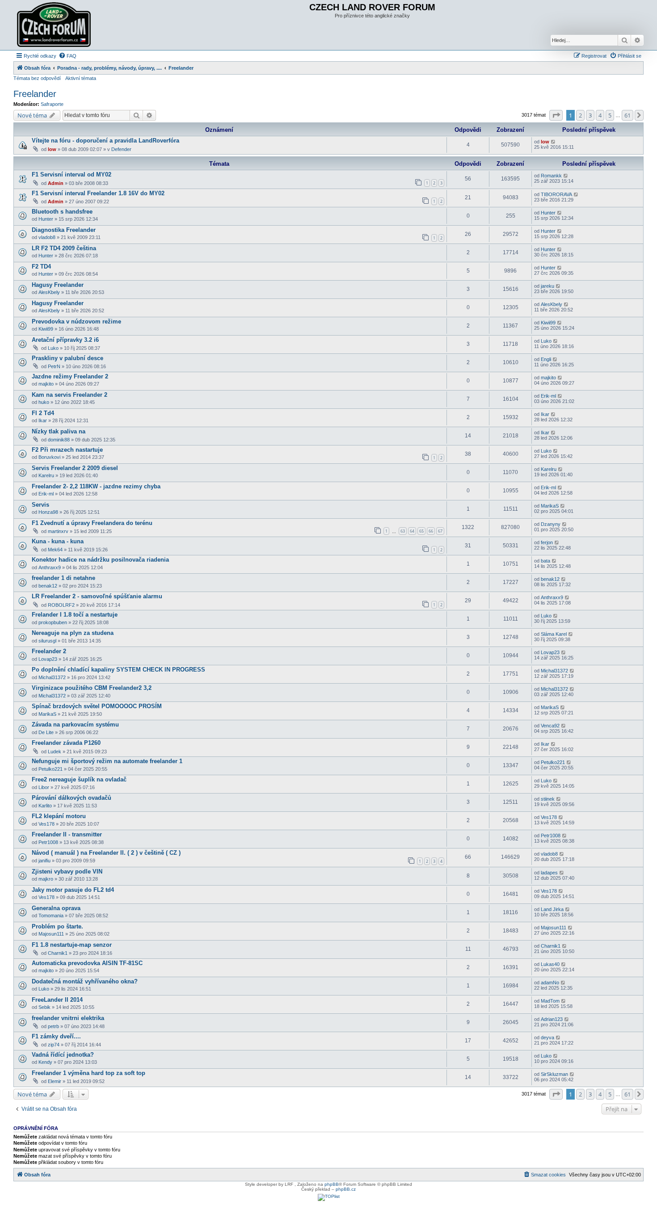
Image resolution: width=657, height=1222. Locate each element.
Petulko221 (50, 769)
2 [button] (580, 115)
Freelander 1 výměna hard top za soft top (88, 1073)
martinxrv (58, 531)
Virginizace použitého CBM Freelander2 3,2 (92, 687)
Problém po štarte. (57, 926)
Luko (53, 348)
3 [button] (590, 115)
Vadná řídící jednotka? (63, 1054)
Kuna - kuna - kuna (58, 541)
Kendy (45, 1062)
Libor (43, 787)
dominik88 (59, 439)
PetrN (54, 366)
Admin (55, 183)
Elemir (54, 1081)
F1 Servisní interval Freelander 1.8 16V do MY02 (98, 193)
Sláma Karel (554, 634)
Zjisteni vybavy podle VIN (67, 871)
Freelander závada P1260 (66, 742)
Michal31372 (52, 677)
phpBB (331, 1184)
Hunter (45, 219)
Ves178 (46, 824)
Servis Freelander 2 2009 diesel (75, 468)
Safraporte (52, 104)
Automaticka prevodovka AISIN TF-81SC (87, 963)
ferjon (547, 542)
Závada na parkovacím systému (75, 724)
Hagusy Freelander (58, 284)
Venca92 (550, 725)
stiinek (548, 799)
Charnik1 (57, 953)
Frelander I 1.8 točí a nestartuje (75, 614)
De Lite (46, 732)
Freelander (34, 94)
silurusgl (47, 640)
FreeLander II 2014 (57, 999)
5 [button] (609, 115)
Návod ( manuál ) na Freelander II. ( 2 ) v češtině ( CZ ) (106, 852)
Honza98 (48, 512)
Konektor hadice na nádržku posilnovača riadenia (100, 559)
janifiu (44, 860)
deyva (547, 1037)
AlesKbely (49, 292)
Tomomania (50, 915)
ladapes (549, 872)
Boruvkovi (49, 457)
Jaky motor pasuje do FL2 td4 (73, 889)
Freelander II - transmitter (67, 834)
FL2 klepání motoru (59, 816)
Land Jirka (552, 909)
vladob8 (46, 237)
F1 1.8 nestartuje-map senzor (72, 944)
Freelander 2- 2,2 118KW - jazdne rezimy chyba (96, 486)
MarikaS (550, 505)
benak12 (47, 585)
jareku (547, 286)
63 (402, 531)
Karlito (45, 805)
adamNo (550, 982)
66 (431, 531)
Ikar (42, 420)
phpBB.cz (346, 1189)
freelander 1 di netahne (63, 578)
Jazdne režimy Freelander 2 (70, 376)
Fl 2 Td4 (43, 413)
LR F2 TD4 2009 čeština (64, 248)
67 (440, 531)
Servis (40, 504)
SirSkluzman (554, 1074)
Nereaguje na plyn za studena (73, 633)
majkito (46, 383)
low (52, 149)
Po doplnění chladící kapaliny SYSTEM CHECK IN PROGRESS (118, 669)
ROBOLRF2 (61, 605)
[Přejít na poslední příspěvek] (553, 141)
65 (421, 531)
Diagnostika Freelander (64, 230)
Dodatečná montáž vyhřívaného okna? (85, 981)
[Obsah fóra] (55, 25)
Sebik (44, 1007)
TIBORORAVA (556, 194)
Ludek (54, 751)
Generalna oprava (56, 908)
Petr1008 (48, 842)
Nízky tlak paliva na (58, 431)
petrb (53, 1026)
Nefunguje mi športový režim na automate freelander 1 (107, 761)
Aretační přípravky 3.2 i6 (65, 339)
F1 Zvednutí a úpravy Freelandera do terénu (92, 523)
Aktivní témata (80, 78)
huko (43, 402)
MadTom (550, 1001)
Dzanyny (550, 524)
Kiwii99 (45, 329)
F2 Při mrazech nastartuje (67, 449)
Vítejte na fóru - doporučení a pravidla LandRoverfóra (105, 140)
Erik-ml (548, 396)
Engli (546, 359)
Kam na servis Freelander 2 (69, 394)
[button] (556, 115)
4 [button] (600, 115)
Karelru (46, 475)
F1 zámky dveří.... (56, 1036)
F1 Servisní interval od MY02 (71, 174)
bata (545, 560)
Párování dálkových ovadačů (71, 797)
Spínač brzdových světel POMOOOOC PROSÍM (97, 706)
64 (412, 531)
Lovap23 (47, 659)
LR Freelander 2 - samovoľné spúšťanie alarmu (97, 596)
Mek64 (55, 549)
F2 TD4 (41, 266)
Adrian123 (552, 1019)
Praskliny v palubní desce (67, 358)
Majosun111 (51, 933)
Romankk (551, 175)
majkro (45, 879)
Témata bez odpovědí (37, 78)
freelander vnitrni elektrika (68, 1018)
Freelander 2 (49, 651)
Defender (121, 149)
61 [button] (627, 115)
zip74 (53, 1044)
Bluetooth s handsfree (62, 211)
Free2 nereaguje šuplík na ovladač (79, 779)
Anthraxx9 (49, 567)
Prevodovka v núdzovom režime (76, 321)
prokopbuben (52, 622)
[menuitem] (67, 55)
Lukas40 (550, 964)
